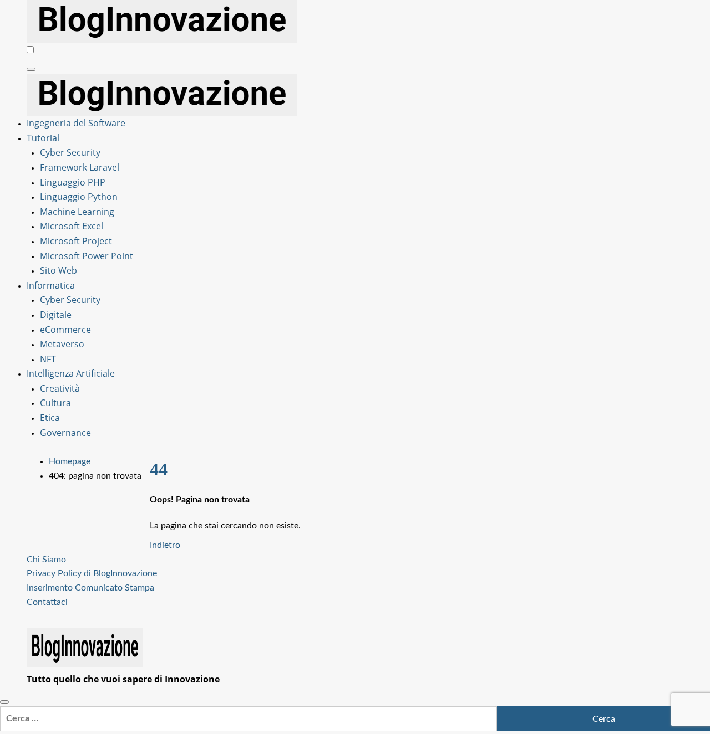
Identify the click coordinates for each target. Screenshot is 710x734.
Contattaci (47, 602)
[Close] (4, 702)
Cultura (55, 403)
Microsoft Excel (71, 226)
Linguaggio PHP (72, 182)
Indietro (165, 545)
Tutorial (43, 138)
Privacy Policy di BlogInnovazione (92, 573)
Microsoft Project (76, 241)
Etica (50, 418)
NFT (48, 359)
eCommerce (65, 330)
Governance (65, 433)
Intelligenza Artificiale (71, 373)
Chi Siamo (46, 559)
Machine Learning (77, 212)
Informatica (51, 285)
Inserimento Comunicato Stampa (90, 587)
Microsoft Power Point (86, 256)
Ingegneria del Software (76, 123)
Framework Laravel (79, 167)
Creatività (60, 388)
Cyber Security (70, 152)
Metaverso (62, 344)
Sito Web (58, 270)
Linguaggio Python (79, 197)
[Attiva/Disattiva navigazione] (31, 69)
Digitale (56, 315)
